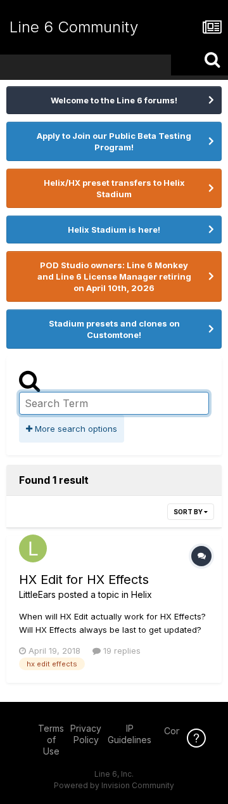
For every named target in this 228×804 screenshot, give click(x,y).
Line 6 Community (74, 27)
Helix (141, 594)
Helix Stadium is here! (114, 229)
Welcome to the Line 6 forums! (114, 100)
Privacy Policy (85, 734)
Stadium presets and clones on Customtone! (114, 329)
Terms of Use (51, 739)
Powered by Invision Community (114, 785)
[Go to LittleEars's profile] (33, 548)
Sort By (189, 511)
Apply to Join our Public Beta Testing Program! (114, 141)
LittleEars (37, 594)
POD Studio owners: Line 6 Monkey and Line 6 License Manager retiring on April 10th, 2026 (114, 276)
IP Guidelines (129, 734)
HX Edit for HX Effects (84, 579)
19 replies (121, 650)
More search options (74, 429)
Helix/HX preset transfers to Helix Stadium (114, 188)
